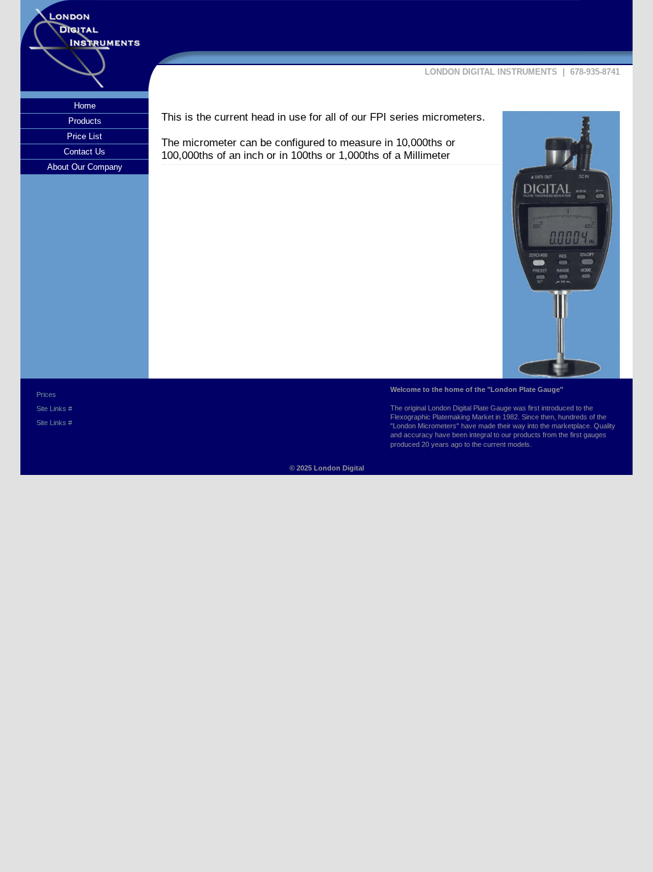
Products (84, 121)
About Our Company (84, 167)
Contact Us (84, 151)
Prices (46, 394)
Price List (84, 136)
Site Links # (54, 408)
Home (85, 105)
